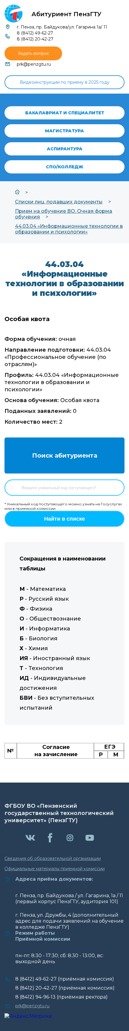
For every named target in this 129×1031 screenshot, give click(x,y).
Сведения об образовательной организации (52, 858)
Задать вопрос (33, 53)
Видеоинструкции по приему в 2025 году (65, 82)
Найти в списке (64, 519)
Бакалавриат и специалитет (64, 113)
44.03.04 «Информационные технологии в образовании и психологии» (69, 229)
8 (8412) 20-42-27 (35, 39)
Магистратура (64, 131)
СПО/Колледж (64, 167)
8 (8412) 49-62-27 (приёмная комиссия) (64, 979)
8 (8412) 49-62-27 (35, 33)
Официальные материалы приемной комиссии (54, 868)
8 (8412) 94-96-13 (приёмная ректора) (61, 997)
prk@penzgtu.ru (34, 64)
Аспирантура (64, 149)
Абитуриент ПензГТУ (66, 14)
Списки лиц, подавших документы (59, 202)
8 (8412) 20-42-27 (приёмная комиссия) (65, 988)
